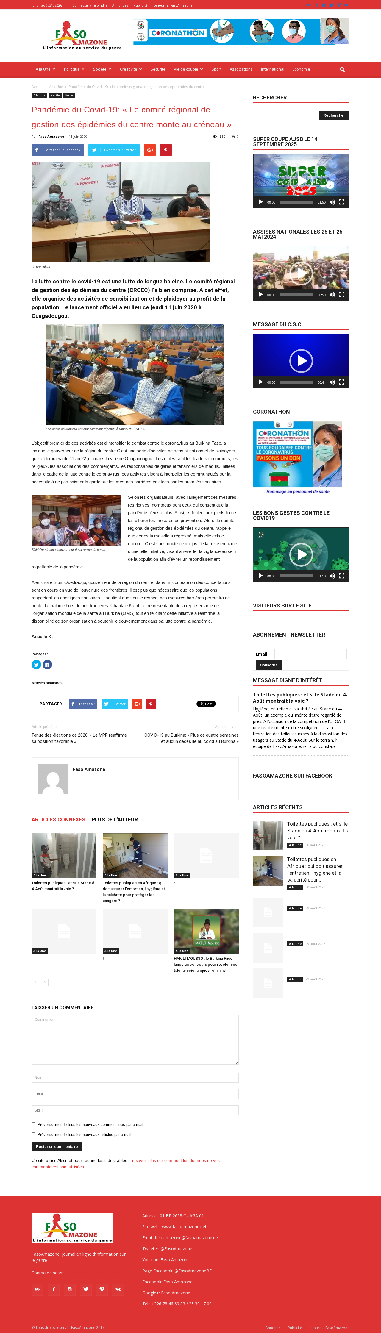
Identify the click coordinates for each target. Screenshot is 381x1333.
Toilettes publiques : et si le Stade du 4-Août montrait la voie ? (318, 830)
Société (100, 69)
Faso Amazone (51, 136)
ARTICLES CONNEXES (58, 819)
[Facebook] (316, 5)
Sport (216, 69)
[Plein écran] (342, 202)
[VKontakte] (346, 5)
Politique (72, 69)
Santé (69, 95)
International (272, 69)
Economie (301, 69)
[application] (301, 181)
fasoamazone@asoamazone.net (95, 1273)
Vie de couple (186, 69)
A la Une (43, 69)
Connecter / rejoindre (89, 5)
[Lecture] (261, 202)
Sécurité (158, 69)
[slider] (296, 202)
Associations (241, 69)
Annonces (120, 5)
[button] (342, 70)
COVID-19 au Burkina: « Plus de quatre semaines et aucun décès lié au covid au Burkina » (191, 738)
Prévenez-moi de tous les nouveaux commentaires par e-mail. (91, 1124)
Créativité (128, 69)
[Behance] (309, 5)
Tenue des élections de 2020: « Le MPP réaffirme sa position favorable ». (79, 738)
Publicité (141, 5)
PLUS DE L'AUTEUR (115, 819)
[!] (206, 855)
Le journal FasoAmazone (173, 5)
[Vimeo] (338, 5)
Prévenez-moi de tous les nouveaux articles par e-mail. (85, 1134)
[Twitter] (331, 5)
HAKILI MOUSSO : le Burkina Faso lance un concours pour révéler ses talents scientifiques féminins (205, 964)
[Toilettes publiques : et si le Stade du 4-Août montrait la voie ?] (64, 855)
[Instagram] (324, 5)
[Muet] (332, 202)
